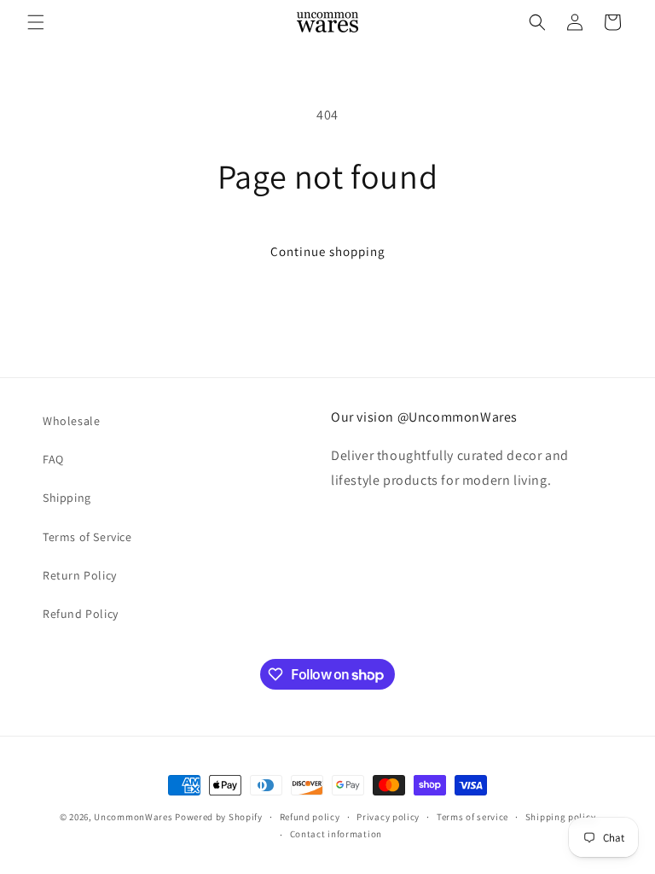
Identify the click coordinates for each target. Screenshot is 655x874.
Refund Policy (81, 613)
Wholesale (71, 420)
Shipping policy (560, 817)
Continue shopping (327, 251)
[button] (36, 22)
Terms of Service (87, 537)
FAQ (53, 459)
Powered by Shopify (219, 817)
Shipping (67, 497)
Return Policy (80, 575)
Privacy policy (388, 817)
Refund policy (310, 817)
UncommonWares (133, 817)
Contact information (336, 834)
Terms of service (472, 817)
